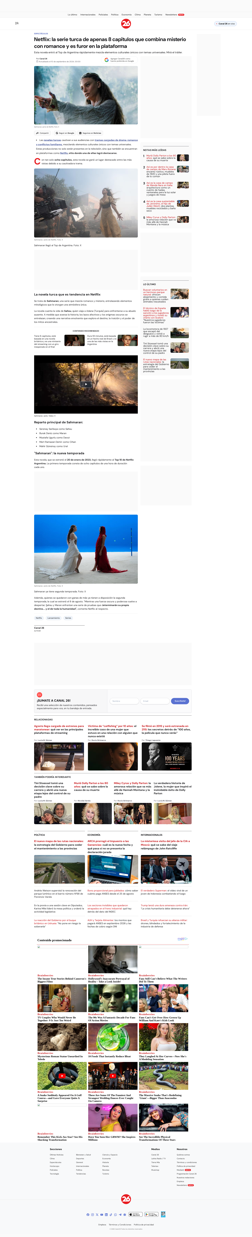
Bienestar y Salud (83, 1155)
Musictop (155, 1170)
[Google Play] (151, 1214)
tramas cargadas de (107, 140)
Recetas (105, 1170)
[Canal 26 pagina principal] (126, 28)
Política (39, 835)
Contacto (181, 1158)
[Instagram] (92, 1214)
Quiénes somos (183, 1155)
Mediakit (183, 1170)
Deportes (80, 1158)
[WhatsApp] (115, 1214)
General (79, 1162)
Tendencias (81, 1174)
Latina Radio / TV (158, 1158)
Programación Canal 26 (187, 1174)
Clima (52, 1158)
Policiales (54, 1170)
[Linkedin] (106, 1214)
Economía (94, 835)
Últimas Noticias (56, 1155)
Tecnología (54, 1174)
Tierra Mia (155, 1162)
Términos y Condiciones (120, 1224)
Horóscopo (54, 1166)
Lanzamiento (54, 618)
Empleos (180, 1181)
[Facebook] (88, 1214)
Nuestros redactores (185, 1177)
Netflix (64, 153)
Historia (105, 1162)
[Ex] (97, 1214)
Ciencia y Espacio (109, 1155)
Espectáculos (41, 33)
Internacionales (151, 835)
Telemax (154, 1166)
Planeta (105, 1166)
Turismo (105, 1174)
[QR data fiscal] (163, 1216)
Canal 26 (43, 58)
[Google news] (124, 1214)
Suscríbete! (180, 701)
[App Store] (136, 1214)
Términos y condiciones (187, 1162)
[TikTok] (111, 1214)
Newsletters (185, 1185)
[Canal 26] (126, 1199)
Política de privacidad (186, 1166)
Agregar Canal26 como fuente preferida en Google (122, 59)
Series (68, 618)
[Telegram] (120, 1214)
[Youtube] (101, 1214)
